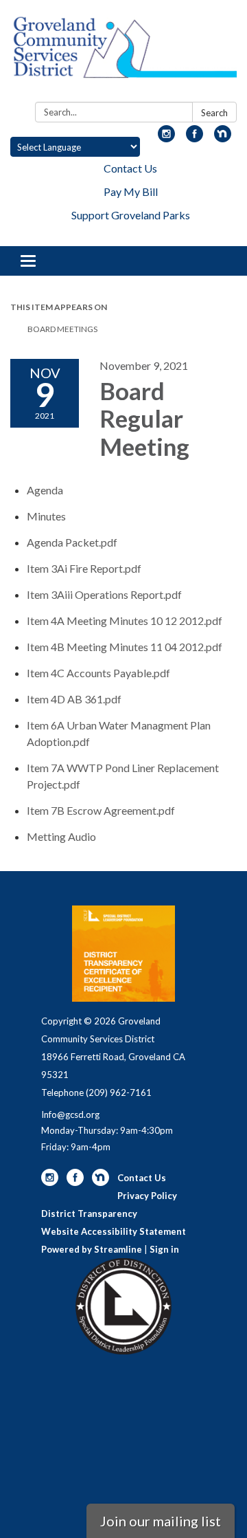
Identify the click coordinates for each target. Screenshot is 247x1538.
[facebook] (194, 137)
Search (214, 112)
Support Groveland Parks (130, 214)
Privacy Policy (147, 1195)
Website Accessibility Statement (113, 1231)
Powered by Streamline (91, 1249)
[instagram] (166, 137)
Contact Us (130, 168)
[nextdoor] (222, 137)
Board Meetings (62, 329)
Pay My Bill (131, 191)
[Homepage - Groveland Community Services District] (123, 53)
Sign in (164, 1249)
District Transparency (89, 1213)
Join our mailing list (160, 1521)
